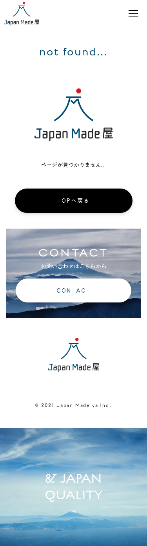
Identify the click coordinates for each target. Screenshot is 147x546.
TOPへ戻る (73, 200)
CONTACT (73, 290)
